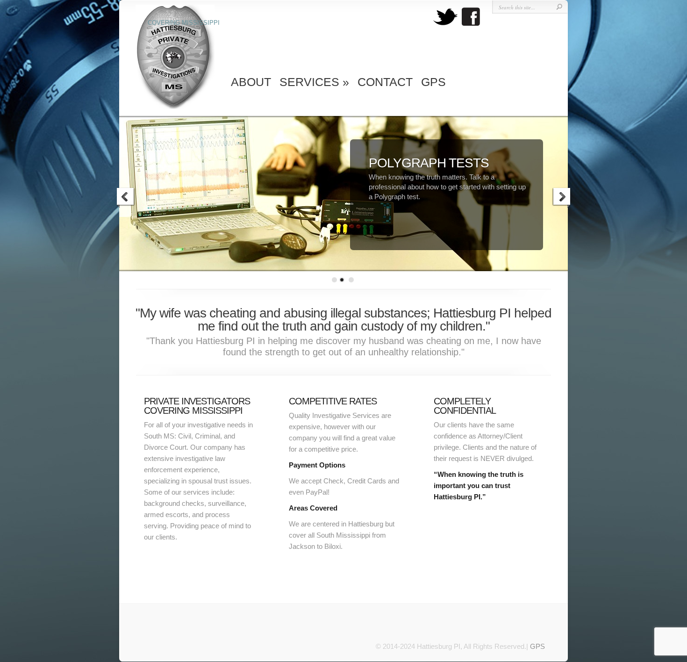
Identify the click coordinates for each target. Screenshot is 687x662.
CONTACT (385, 81)
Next (561, 197)
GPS (433, 81)
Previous (125, 197)
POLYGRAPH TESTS (429, 163)
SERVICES (314, 81)
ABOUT (251, 81)
